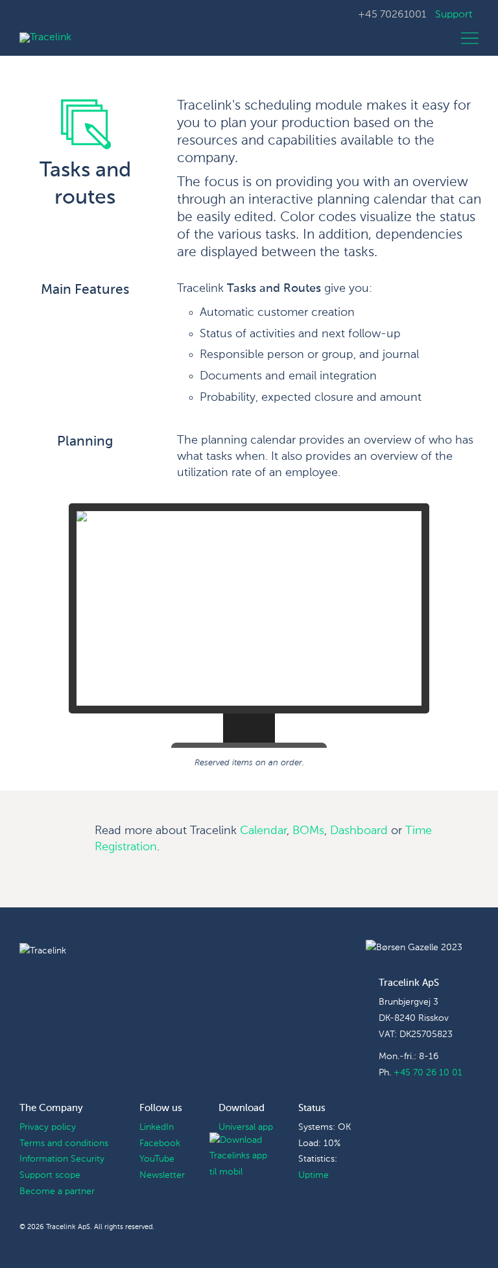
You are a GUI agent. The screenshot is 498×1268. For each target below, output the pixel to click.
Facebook (159, 1143)
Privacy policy (47, 1127)
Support (453, 15)
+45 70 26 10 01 (428, 1072)
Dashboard (359, 831)
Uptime (313, 1175)
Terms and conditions (63, 1143)
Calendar (263, 831)
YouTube (156, 1159)
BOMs (308, 831)
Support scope (49, 1175)
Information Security (61, 1159)
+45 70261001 (392, 15)
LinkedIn (156, 1127)
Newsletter (162, 1175)
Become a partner (57, 1191)
